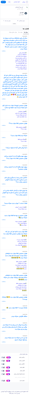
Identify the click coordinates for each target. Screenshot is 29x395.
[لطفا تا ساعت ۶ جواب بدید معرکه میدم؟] (20, 208)
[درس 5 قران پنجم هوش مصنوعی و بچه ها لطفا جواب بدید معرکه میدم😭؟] (20, 223)
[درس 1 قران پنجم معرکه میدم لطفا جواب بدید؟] (20, 140)
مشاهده (14, 23)
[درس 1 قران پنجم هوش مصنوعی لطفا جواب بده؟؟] (20, 128)
